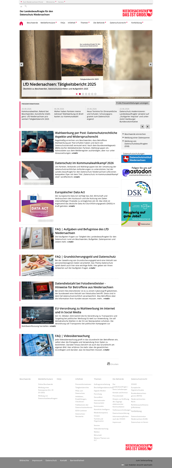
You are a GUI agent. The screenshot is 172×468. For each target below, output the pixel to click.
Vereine (97, 425)
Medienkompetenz (101, 412)
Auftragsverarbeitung (102, 384)
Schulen (97, 416)
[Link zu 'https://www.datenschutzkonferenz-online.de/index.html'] (136, 189)
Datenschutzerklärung (121, 413)
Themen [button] (84, 22)
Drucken (115, 364)
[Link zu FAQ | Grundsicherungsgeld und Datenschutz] (38, 265)
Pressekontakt (118, 396)
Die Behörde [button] (99, 22)
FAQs (63, 22)
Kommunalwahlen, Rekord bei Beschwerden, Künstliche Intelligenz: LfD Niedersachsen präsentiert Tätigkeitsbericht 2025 (36, 115)
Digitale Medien (100, 391)
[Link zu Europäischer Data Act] (38, 206)
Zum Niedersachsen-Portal (33, 2)
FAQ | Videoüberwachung (72, 336)
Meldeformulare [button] (48, 22)
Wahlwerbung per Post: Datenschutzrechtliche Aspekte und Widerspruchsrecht (86, 134)
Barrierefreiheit (77, 460)
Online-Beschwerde (45, 384)
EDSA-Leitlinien (81, 410)
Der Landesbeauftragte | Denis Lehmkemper (120, 386)
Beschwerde (32, 22)
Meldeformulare (45, 379)
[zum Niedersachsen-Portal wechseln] (137, 16)
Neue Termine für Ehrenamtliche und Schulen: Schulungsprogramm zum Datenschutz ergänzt (102, 115)
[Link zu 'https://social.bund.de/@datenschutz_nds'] (136, 171)
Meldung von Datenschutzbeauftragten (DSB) (136, 143)
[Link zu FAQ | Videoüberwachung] (38, 345)
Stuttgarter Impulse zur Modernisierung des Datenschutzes (80, 84)
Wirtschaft (98, 435)
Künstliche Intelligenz (102, 409)
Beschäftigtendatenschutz (103, 387)
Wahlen (97, 432)
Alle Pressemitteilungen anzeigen (133, 103)
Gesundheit (98, 397)
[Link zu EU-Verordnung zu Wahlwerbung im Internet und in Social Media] (38, 315)
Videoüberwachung (101, 428)
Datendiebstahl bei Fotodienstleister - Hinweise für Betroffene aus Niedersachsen (84, 285)
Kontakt (63, 460)
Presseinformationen (83, 384)
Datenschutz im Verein (139, 422)
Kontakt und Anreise (120, 392)
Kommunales (99, 406)
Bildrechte (24, 460)
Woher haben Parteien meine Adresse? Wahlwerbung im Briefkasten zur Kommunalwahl (69, 114)
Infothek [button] (71, 22)
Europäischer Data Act (70, 192)
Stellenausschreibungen (122, 410)
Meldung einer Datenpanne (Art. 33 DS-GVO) (45, 390)
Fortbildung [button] (136, 22)
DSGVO (134, 384)
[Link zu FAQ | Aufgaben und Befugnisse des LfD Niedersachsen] (38, 238)
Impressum (117, 422)
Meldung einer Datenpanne (137, 137)
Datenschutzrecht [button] (118, 22)
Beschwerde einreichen (135, 134)
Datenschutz (51, 460)
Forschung (98, 394)
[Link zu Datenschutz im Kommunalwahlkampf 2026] (38, 173)
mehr (75, 153)
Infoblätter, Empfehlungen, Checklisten (81, 399)
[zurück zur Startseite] (37, 13)
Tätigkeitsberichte (82, 387)
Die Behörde (118, 379)
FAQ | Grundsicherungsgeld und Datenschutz (85, 256)
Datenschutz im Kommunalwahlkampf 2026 (84, 163)
